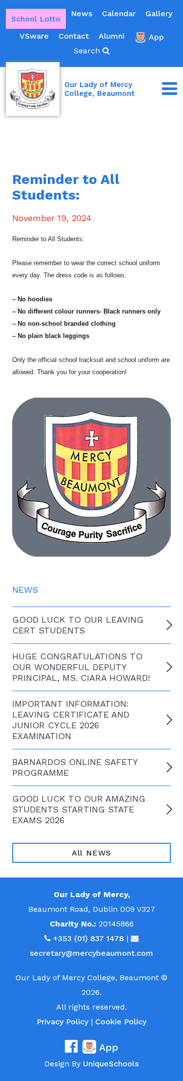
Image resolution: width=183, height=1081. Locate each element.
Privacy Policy (62, 1021)
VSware (34, 36)
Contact (74, 36)
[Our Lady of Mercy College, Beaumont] (33, 89)
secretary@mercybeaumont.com (91, 953)
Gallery (158, 13)
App (156, 37)
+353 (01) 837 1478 (88, 938)
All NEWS (91, 852)
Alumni (111, 36)
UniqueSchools (111, 1063)
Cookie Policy (120, 1021)
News (81, 13)
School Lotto (36, 18)
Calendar (119, 13)
